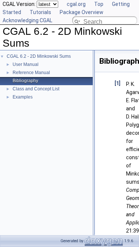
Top (98, 4)
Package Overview (81, 12)
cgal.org (76, 4)
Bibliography (25, 80)
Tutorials (40, 12)
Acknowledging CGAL (27, 20)
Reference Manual (31, 72)
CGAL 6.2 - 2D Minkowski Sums (39, 56)
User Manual (26, 64)
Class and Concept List (36, 88)
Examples (23, 97)
